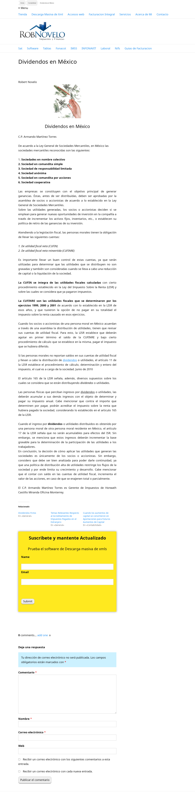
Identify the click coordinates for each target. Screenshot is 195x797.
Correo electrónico (32, 732)
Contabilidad (32, 3)
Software (32, 48)
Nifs (117, 48)
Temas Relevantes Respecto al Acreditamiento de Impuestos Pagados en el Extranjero (65, 517)
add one (42, 635)
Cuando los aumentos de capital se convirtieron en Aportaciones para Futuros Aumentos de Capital (96, 517)
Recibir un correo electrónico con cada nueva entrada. (58, 771)
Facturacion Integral (102, 14)
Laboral (105, 48)
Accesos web (76, 14)
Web (21, 746)
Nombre (25, 719)
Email (25, 572)
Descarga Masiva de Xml (47, 14)
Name (25, 557)
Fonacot (61, 48)
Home (22, 3)
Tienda (22, 14)
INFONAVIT (89, 48)
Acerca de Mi (143, 14)
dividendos (70, 360)
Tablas (47, 48)
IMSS (74, 48)
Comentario (27, 672)
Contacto (162, 14)
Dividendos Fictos (27, 512)
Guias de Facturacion (138, 48)
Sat (20, 48)
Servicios (125, 14)
